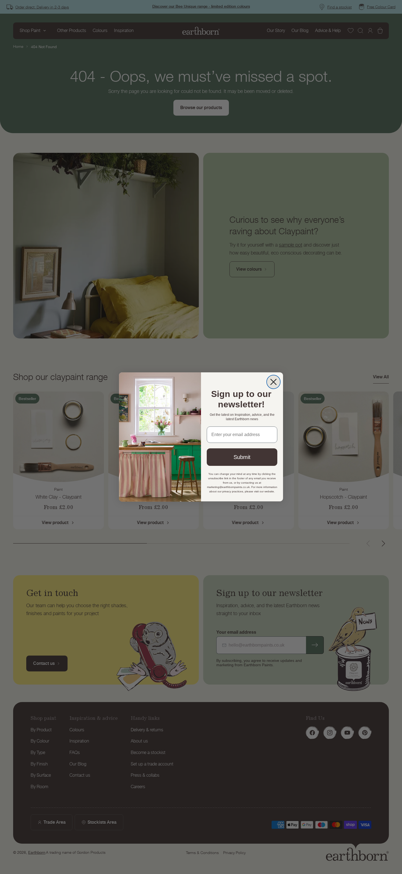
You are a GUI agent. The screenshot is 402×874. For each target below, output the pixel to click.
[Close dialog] (273, 382)
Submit (242, 457)
